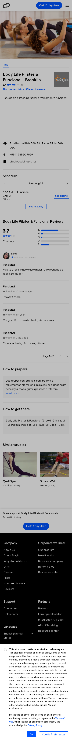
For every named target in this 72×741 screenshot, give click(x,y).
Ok (31, 734)
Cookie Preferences (53, 734)
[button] (66, 649)
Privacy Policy (35, 725)
